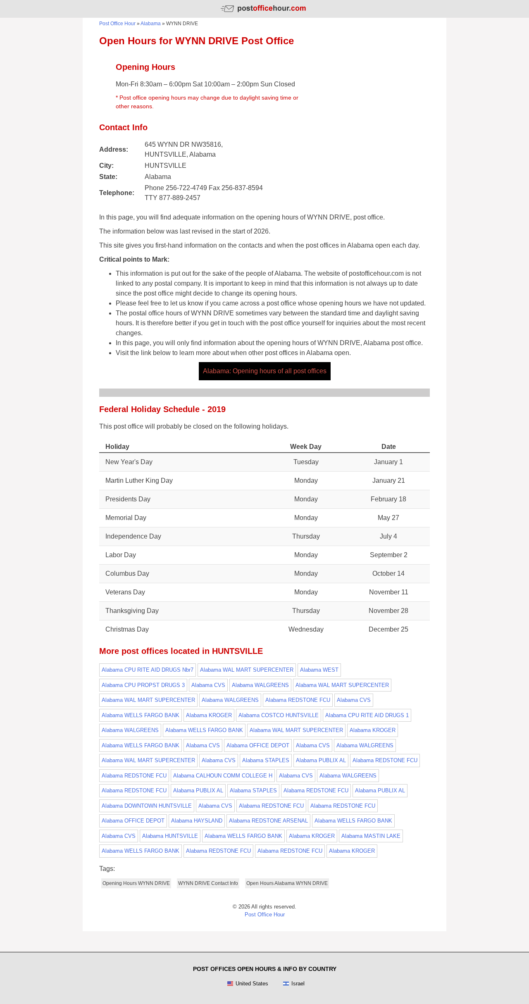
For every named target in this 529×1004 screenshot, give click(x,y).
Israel (298, 983)
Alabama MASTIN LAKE (370, 836)
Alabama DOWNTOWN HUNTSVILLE (147, 806)
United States (252, 983)
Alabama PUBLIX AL (321, 760)
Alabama (151, 23)
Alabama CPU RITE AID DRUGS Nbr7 (147, 670)
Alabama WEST (319, 670)
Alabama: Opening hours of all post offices (264, 370)
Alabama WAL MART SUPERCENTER (246, 670)
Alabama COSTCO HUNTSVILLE (278, 715)
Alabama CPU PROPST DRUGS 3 (143, 685)
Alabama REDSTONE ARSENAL (268, 821)
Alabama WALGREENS (260, 685)
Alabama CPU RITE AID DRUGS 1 (367, 715)
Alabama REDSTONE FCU (297, 700)
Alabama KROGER (209, 715)
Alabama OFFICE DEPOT (257, 745)
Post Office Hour (117, 23)
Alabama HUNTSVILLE (170, 836)
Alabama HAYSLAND (196, 821)
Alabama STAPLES (265, 760)
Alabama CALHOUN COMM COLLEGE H (222, 776)
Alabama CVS (208, 685)
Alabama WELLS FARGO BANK (140, 715)
